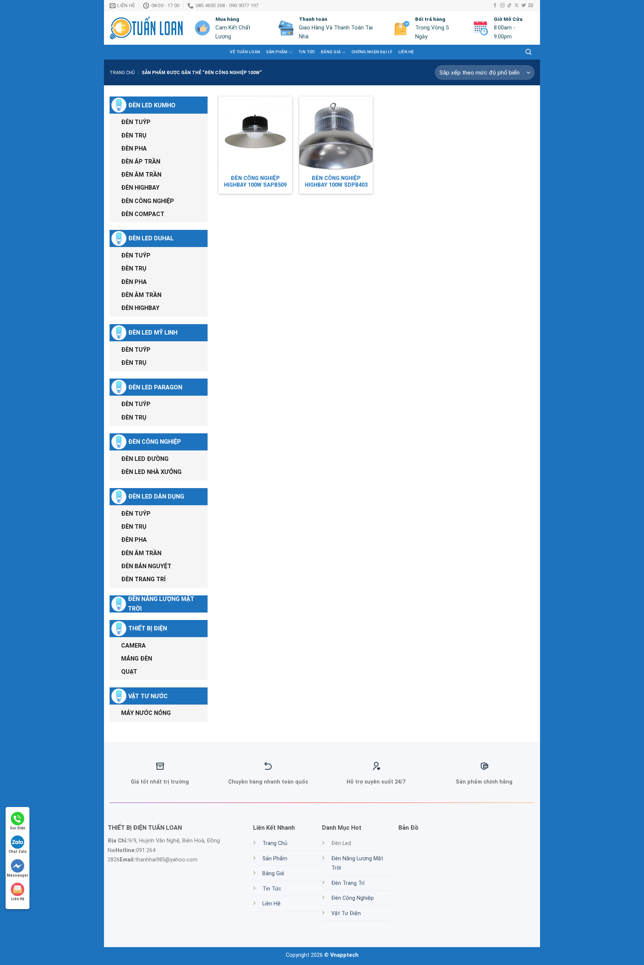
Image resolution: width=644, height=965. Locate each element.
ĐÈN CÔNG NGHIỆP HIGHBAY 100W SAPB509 (255, 182)
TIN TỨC (306, 52)
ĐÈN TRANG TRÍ (143, 579)
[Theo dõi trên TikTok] (509, 5)
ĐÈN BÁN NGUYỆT (146, 566)
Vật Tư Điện (346, 913)
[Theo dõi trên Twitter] (523, 5)
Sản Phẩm (274, 858)
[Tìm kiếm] (528, 52)
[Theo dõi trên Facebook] (495, 5)
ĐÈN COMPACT (142, 214)
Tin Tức (271, 889)
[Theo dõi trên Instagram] (502, 5)
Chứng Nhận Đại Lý (372, 52)
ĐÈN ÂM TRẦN (141, 174)
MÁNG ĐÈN (136, 658)
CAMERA (133, 645)
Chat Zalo (18, 851)
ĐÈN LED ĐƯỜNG (144, 458)
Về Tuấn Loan (245, 52)
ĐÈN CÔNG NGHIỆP (147, 201)
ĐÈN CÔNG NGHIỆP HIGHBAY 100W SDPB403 (336, 182)
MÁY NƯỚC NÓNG (146, 712)
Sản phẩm (277, 52)
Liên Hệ (406, 52)
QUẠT (129, 671)
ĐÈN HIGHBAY (140, 187)
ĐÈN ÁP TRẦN (140, 161)
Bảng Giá (331, 52)
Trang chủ (122, 72)
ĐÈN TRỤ (133, 135)
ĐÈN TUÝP (136, 122)
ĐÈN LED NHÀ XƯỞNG (151, 471)
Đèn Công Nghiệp (352, 898)
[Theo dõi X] (516, 5)
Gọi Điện (17, 828)
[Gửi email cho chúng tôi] (530, 5)
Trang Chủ (274, 843)
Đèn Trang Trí (347, 883)
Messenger (17, 875)
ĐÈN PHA (134, 148)
